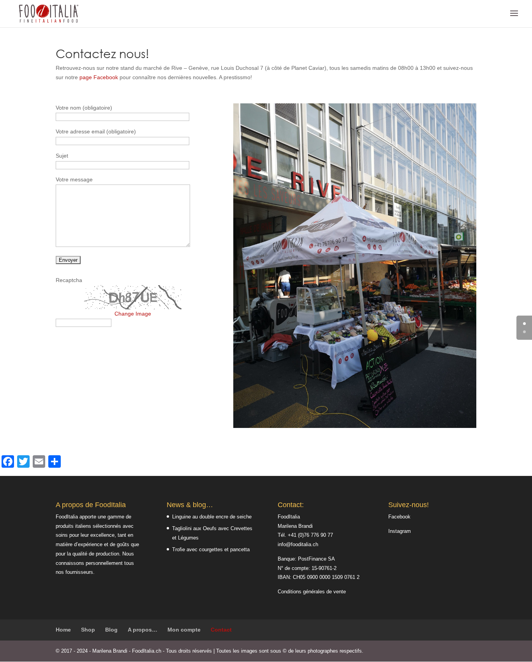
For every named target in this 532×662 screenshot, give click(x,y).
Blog (111, 630)
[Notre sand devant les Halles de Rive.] (354, 426)
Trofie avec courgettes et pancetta (211, 549)
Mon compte (184, 630)
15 (401, 412)
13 (387, 412)
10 (367, 412)
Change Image (133, 314)
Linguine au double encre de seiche (212, 517)
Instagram (399, 531)
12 (381, 412)
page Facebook (98, 77)
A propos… (142, 630)
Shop (88, 630)
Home (63, 630)
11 (374, 412)
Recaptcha (69, 280)
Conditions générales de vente (312, 592)
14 (394, 412)
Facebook (399, 517)
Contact (221, 630)
